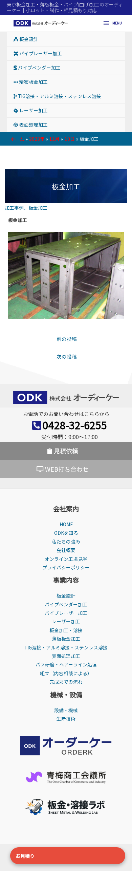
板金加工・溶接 (66, 630)
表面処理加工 (33, 124)
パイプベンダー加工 (39, 67)
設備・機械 (66, 710)
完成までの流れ (66, 681)
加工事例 (14, 207)
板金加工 (37, 207)
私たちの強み (66, 541)
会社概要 (66, 550)
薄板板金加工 (66, 638)
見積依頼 (66, 450)
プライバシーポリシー (66, 567)
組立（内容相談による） (66, 673)
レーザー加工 (33, 110)
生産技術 (66, 718)
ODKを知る (66, 532)
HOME (66, 524)
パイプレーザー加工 (40, 53)
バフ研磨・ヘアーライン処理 (66, 664)
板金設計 (28, 39)
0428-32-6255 (75, 424)
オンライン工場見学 (66, 558)
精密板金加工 (33, 81)
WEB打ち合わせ (67, 469)
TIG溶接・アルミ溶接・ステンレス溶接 (59, 96)
